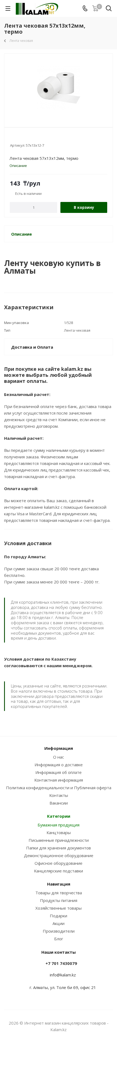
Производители (59, 931)
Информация (58, 748)
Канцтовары (59, 832)
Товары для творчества (58, 892)
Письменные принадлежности (59, 840)
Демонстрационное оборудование (58, 855)
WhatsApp (65, 1050)
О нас (58, 757)
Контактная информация (58, 780)
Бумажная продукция (58, 825)
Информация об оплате (58, 772)
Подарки (58, 915)
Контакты (58, 795)
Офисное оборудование (58, 863)
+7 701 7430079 (61, 963)
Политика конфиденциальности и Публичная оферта (58, 787)
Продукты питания (58, 900)
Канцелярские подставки (58, 871)
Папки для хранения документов (58, 848)
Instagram (51, 1050)
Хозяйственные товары (58, 908)
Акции (58, 923)
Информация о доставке (59, 764)
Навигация (58, 884)
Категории (58, 816)
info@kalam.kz (63, 975)
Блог (58, 938)
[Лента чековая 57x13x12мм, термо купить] (58, 87)
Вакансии (59, 803)
